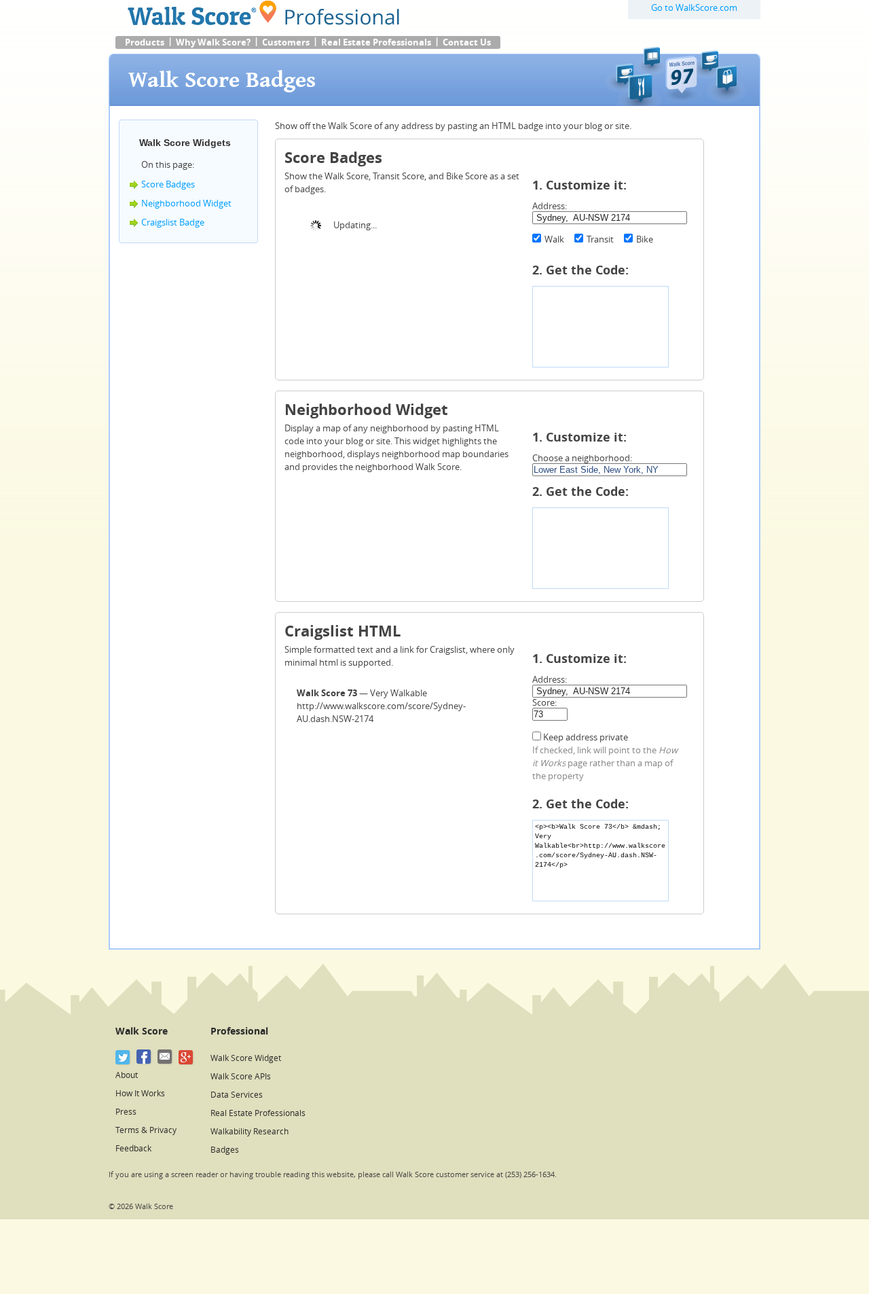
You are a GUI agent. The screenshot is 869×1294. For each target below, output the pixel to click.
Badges (224, 1150)
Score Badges (168, 184)
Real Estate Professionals (376, 42)
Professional (239, 1031)
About (126, 1075)
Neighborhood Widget (186, 203)
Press (125, 1112)
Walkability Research (249, 1131)
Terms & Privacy (146, 1130)
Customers (286, 42)
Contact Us (467, 42)
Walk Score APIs (240, 1076)
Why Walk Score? (213, 42)
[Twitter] (123, 1057)
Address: (549, 206)
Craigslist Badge (172, 222)
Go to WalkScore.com (694, 8)
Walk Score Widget (245, 1058)
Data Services (236, 1095)
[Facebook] (144, 1057)
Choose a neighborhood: (582, 458)
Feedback (133, 1148)
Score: (544, 703)
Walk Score (141, 1031)
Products (144, 42)
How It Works (140, 1093)
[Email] (165, 1057)
